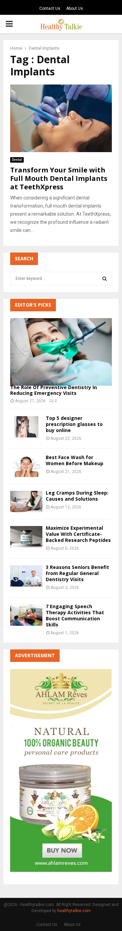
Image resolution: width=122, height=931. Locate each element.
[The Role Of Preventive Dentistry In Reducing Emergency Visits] (61, 352)
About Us (74, 8)
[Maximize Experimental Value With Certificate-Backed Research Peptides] (26, 536)
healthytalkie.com (74, 910)
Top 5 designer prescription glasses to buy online (74, 424)
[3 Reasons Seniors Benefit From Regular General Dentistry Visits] (26, 576)
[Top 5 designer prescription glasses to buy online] (26, 426)
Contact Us (49, 8)
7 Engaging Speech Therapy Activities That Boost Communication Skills (75, 615)
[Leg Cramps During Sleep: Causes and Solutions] (26, 501)
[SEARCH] (104, 278)
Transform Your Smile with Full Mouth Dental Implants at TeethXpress (58, 178)
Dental (17, 160)
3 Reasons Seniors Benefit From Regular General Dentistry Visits (77, 573)
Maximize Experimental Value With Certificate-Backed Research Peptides (78, 534)
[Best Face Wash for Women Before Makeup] (26, 466)
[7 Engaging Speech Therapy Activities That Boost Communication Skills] (26, 615)
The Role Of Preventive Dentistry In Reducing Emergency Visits (53, 390)
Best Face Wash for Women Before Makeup (74, 460)
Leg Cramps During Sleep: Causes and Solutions (77, 496)
